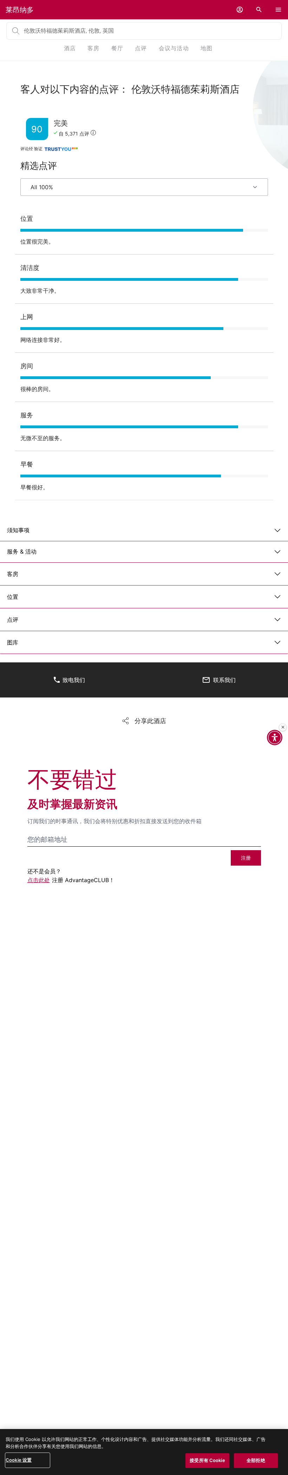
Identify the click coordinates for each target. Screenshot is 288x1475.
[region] (144, 1452)
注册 (246, 858)
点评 (12, 619)
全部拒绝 (256, 1460)
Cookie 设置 (19, 1460)
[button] (239, 9)
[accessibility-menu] (274, 737)
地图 (207, 48)
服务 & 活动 (22, 551)
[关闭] (283, 727)
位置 (12, 596)
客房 (12, 573)
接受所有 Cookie (207, 1460)
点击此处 (38, 880)
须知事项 (18, 530)
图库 (12, 642)
